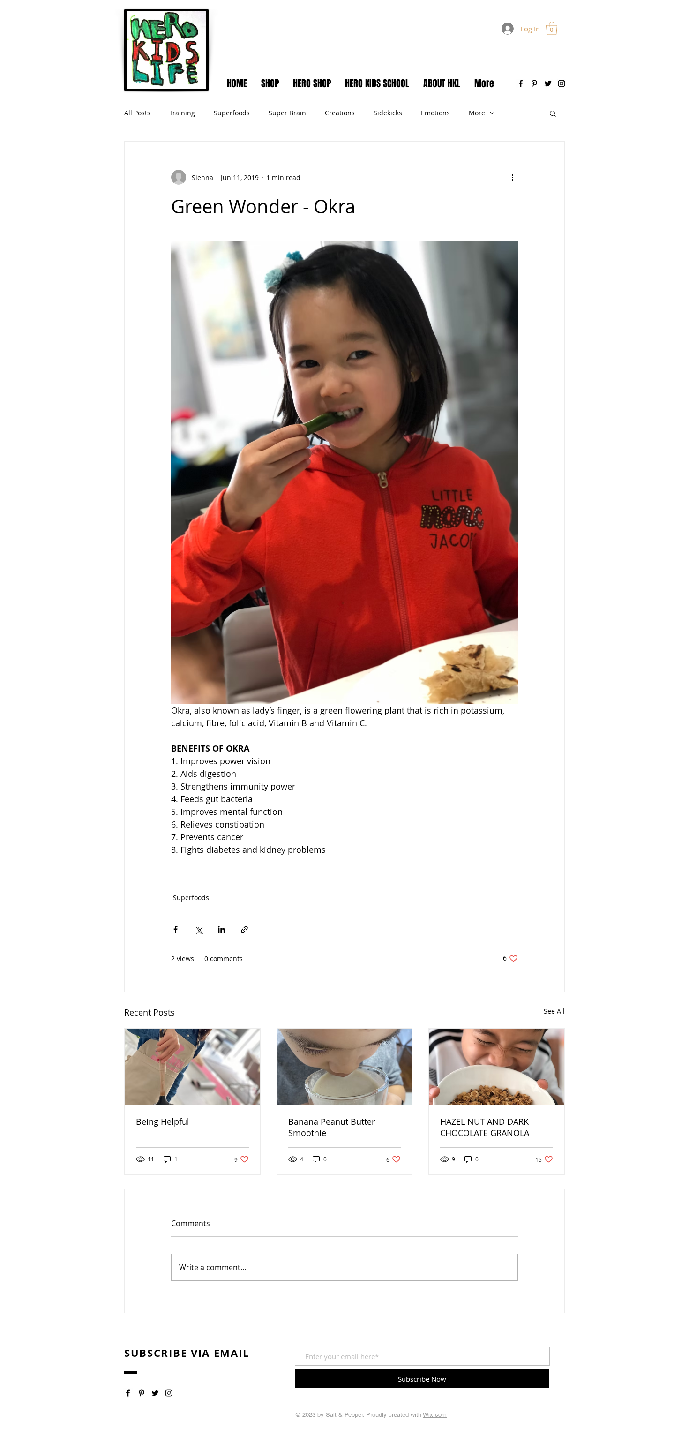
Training (182, 112)
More (477, 112)
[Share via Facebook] (175, 929)
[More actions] (512, 177)
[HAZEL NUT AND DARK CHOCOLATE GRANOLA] (496, 1067)
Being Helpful (162, 1121)
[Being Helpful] (192, 1067)
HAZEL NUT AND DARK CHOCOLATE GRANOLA (484, 1127)
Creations (340, 112)
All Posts (137, 112)
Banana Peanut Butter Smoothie (331, 1127)
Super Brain (287, 112)
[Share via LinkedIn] (221, 929)
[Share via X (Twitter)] (198, 929)
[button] (551, 28)
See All (554, 1011)
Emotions (435, 112)
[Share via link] (244, 929)
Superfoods (232, 112)
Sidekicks (388, 112)
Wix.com (435, 1414)
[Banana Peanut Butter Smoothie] (344, 1067)
